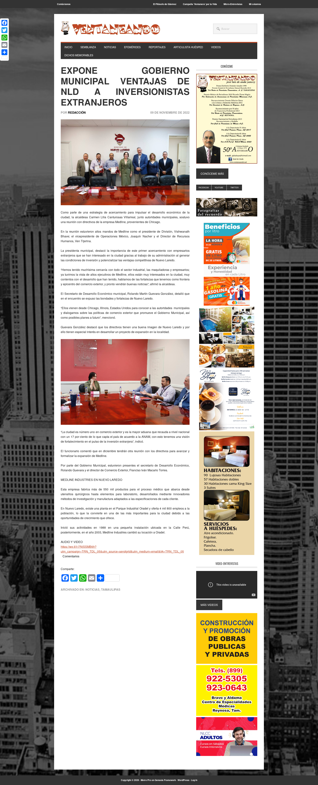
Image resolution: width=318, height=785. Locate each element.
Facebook (204, 187)
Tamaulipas (110, 589)
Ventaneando (110, 28)
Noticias (92, 589)
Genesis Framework (165, 780)
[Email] (4, 45)
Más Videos (209, 605)
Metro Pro (146, 780)
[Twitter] (4, 30)
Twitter (234, 187)
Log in (194, 780)
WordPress (183, 780)
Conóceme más (212, 173)
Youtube (219, 187)
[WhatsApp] (4, 37)
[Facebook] (4, 22)
